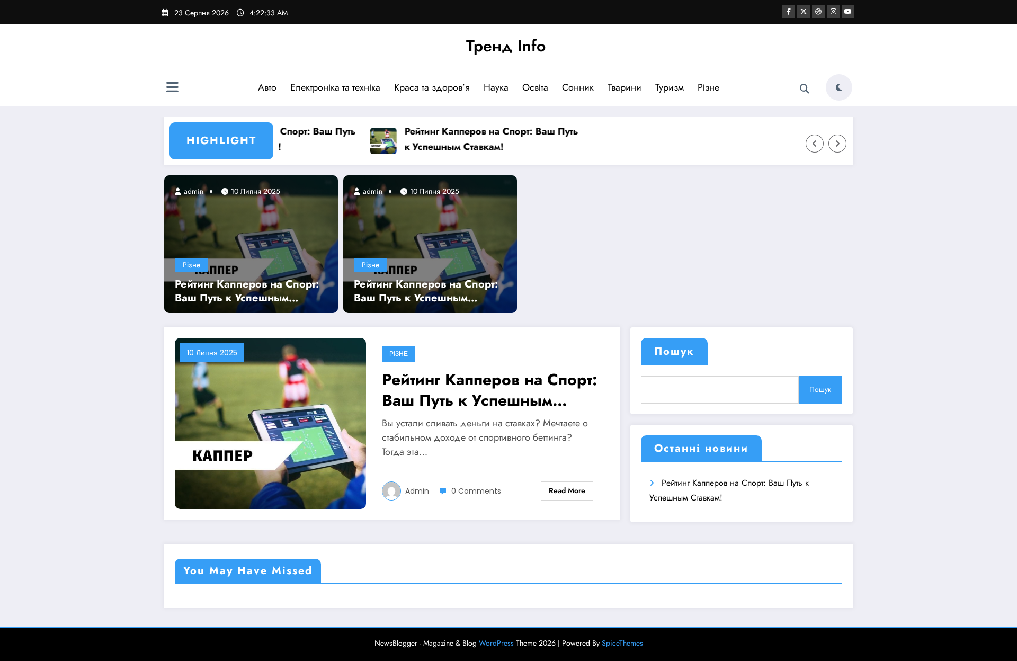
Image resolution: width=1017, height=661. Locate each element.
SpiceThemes (622, 643)
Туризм (669, 87)
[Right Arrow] (837, 143)
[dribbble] (818, 11)
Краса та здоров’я (432, 87)
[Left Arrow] (814, 143)
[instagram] (833, 11)
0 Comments (476, 491)
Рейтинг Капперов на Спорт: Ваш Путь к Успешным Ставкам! (485, 139)
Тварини (624, 87)
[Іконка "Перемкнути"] (172, 88)
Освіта (535, 87)
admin (192, 191)
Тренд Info (506, 45)
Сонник (578, 87)
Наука (496, 87)
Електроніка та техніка (335, 87)
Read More (567, 490)
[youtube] (848, 11)
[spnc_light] (839, 87)
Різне (708, 87)
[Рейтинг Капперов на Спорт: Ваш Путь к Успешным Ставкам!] (251, 244)
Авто (267, 87)
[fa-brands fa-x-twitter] (803, 11)
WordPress (496, 643)
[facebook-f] (788, 11)
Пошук (674, 351)
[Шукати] (804, 89)
